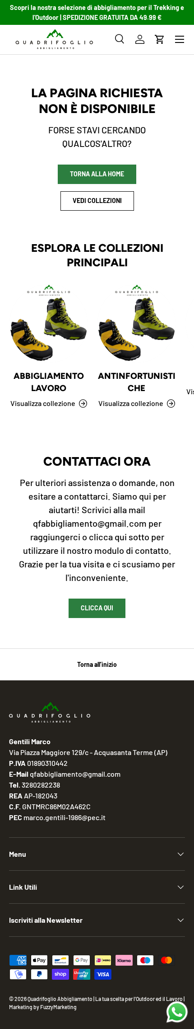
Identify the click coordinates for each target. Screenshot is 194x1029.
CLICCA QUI (97, 608)
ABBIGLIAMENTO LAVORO (49, 382)
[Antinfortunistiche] (136, 323)
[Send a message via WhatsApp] (177, 1012)
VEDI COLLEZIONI (97, 200)
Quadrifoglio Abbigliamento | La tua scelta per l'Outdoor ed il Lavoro (105, 999)
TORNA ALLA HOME (97, 174)
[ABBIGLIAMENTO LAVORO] (48, 323)
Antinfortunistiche (137, 382)
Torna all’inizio (97, 664)
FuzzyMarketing (58, 1007)
